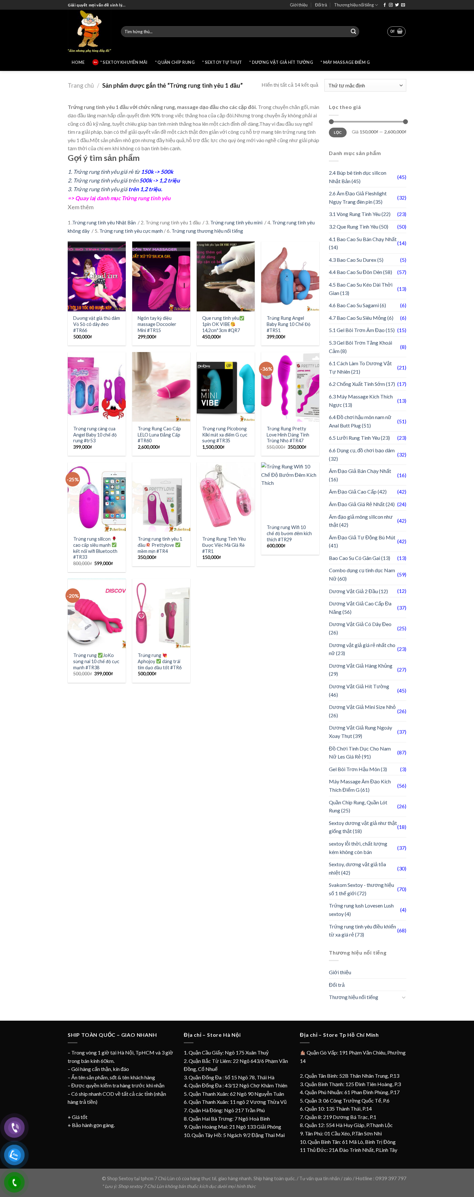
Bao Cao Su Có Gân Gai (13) (359, 558)
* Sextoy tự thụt (222, 62)
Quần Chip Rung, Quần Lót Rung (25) (358, 806)
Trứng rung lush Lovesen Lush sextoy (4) (361, 909)
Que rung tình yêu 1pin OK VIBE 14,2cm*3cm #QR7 (221, 324)
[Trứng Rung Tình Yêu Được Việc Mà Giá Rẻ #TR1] (226, 497)
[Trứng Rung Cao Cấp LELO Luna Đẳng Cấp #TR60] (161, 387)
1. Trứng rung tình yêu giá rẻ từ (120, 171)
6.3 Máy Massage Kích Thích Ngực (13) (361, 400)
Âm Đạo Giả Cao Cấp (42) (358, 491)
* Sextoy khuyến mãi (124, 62)
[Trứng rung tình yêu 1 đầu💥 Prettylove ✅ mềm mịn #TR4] (161, 497)
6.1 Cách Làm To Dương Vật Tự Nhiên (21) (360, 367)
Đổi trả (321, 4)
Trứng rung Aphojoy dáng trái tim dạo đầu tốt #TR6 (160, 661)
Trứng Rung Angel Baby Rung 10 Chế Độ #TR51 (289, 324)
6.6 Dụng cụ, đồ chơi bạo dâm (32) (362, 454)
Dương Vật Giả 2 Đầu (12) (358, 591)
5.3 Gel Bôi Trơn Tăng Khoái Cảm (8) (360, 346)
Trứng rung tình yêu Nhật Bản (104, 222)
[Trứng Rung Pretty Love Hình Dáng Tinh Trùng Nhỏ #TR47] (290, 387)
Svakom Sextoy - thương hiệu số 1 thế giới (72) (361, 889)
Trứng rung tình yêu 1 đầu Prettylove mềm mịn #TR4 (160, 545)
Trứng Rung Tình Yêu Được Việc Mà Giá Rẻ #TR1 (224, 545)
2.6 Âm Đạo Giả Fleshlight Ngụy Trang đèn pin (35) (358, 197)
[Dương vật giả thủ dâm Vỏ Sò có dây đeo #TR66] (97, 276)
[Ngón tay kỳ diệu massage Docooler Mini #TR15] (161, 276)
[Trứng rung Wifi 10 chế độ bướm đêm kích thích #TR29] (290, 491)
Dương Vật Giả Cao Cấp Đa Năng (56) (360, 607)
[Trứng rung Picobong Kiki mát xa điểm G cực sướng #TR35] (226, 387)
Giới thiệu (299, 4)
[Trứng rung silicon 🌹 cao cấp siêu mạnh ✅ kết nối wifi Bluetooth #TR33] (97, 497)
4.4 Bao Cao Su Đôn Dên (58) (360, 272)
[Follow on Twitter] (397, 5)
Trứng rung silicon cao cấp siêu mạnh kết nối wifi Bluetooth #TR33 (95, 548)
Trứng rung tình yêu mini (236, 222)
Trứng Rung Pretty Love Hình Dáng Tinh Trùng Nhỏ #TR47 (288, 434)
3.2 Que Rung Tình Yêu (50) (358, 226)
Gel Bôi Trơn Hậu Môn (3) (358, 769)
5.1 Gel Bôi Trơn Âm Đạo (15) (362, 330)
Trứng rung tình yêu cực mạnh (131, 231)
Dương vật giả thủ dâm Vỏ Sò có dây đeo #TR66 (96, 324)
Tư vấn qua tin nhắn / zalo (326, 1178)
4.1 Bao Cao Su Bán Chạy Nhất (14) (363, 243)
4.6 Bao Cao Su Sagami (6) (357, 305)
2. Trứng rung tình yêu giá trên (124, 180)
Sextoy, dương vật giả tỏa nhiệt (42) (357, 868)
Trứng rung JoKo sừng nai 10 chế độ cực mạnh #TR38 (96, 661)
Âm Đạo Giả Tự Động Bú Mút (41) (362, 541)
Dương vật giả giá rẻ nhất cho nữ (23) (362, 649)
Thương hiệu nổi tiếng (354, 4)
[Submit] (353, 31)
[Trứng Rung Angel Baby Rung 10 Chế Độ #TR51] (290, 276)
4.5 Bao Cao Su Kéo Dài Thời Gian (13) (360, 288)
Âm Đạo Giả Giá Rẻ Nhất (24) (362, 504)
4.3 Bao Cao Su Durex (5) (356, 260)
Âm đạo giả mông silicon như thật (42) (361, 521)
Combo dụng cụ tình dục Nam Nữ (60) (362, 574)
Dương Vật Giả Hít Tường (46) (359, 690)
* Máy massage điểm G (345, 62)
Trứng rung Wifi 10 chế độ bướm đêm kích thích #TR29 (289, 533)
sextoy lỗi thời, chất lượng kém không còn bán (358, 847)
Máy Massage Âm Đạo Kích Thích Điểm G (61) (360, 785)
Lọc (337, 132)
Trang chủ (81, 85)
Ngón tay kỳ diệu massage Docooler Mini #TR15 (157, 324)
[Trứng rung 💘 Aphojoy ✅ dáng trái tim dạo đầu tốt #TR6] (161, 613)
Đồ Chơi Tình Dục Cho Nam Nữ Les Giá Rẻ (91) (360, 752)
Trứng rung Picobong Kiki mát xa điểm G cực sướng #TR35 (224, 434)
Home (78, 62)
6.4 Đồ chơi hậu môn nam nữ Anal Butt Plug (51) (360, 421)
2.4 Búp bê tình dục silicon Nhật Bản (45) (357, 177)
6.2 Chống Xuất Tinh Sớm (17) (362, 384)
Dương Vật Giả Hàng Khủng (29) (360, 669)
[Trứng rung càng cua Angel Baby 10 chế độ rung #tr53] (97, 387)
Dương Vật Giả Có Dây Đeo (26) (360, 628)
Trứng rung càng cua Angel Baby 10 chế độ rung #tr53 (95, 434)
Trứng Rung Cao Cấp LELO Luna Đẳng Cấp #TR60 (159, 434)
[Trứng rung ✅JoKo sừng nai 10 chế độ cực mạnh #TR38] (97, 613)
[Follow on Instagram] (391, 5)
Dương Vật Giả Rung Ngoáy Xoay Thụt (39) (360, 731)
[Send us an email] (403, 5)
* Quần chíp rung (175, 62)
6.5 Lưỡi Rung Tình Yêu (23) (359, 438)
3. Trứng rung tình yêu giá (115, 189)
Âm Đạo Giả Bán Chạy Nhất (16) (360, 475)
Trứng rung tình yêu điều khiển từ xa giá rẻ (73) (362, 930)
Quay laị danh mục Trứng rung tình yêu (123, 198)
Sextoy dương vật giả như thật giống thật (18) (363, 827)
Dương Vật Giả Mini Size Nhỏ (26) (362, 711)
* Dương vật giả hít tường (281, 62)
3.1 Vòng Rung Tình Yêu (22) (359, 214)
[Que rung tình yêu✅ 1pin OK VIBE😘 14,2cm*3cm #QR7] (226, 276)
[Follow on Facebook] (385, 5)
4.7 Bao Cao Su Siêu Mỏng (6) (361, 318)
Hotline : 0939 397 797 (380, 1178)
